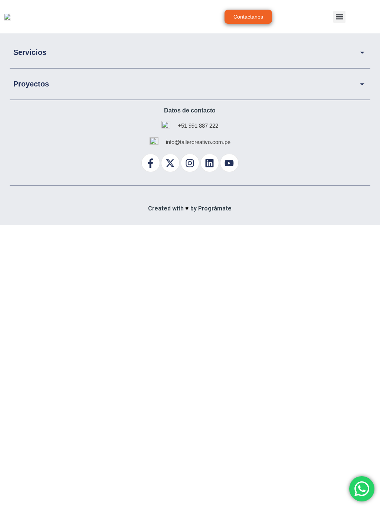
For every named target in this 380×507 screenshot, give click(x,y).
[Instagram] (190, 163)
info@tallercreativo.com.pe (198, 142)
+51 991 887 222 (198, 125)
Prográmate (215, 208)
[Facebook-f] (150, 163)
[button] (339, 17)
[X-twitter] (170, 163)
